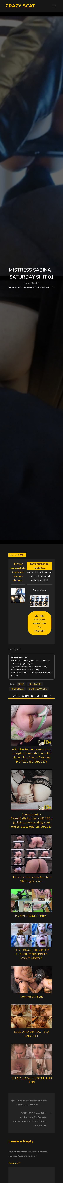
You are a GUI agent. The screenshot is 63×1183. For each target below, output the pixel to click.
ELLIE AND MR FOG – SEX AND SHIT (31, 1034)
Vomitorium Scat (31, 996)
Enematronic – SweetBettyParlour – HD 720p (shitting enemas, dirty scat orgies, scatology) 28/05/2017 (31, 820)
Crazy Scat (20, 6)
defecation (35, 683)
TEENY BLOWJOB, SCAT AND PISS (31, 1080)
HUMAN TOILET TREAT (31, 915)
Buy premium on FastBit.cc (39, 565)
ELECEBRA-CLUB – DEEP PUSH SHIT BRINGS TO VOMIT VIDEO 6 (31, 954)
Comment (14, 1163)
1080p (21, 683)
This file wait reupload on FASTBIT (39, 623)
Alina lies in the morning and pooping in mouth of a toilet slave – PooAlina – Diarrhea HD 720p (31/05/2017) (31, 755)
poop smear (17, 688)
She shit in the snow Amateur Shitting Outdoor (31, 879)
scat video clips (38, 688)
